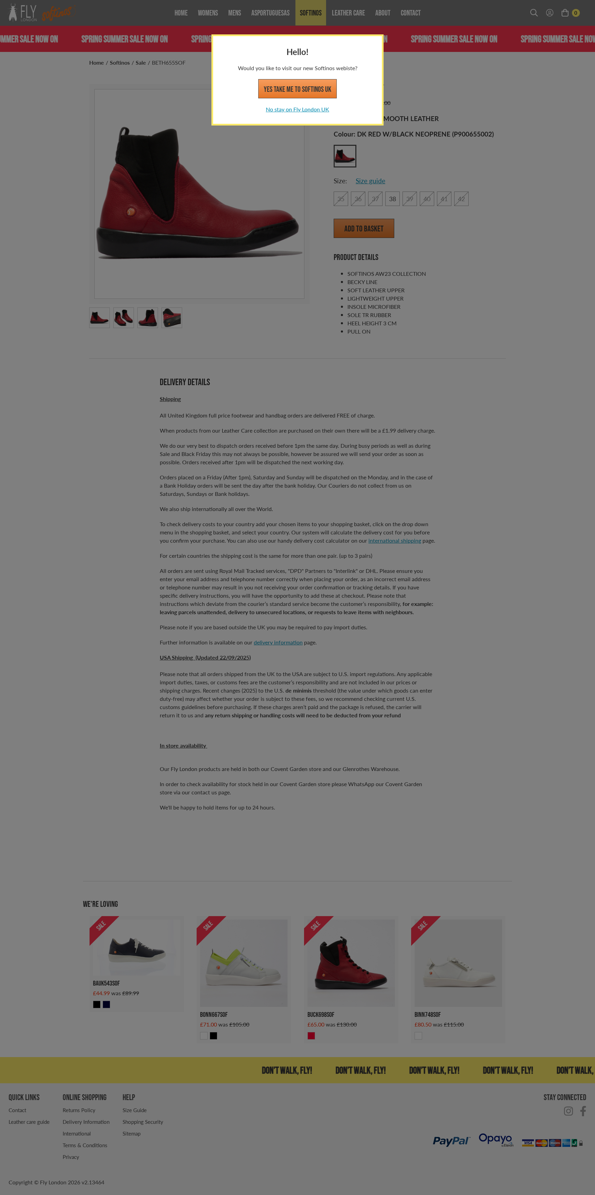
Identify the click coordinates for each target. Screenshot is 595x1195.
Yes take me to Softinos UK (297, 89)
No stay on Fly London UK (297, 109)
